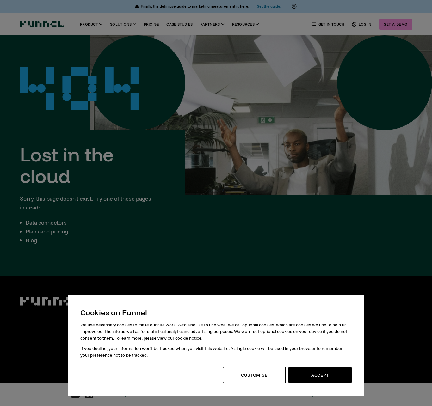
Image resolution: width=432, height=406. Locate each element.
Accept (320, 375)
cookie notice (188, 338)
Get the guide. (269, 6)
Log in (365, 24)
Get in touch (331, 24)
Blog (31, 240)
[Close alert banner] (294, 6)
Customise (254, 375)
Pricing (151, 24)
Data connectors (46, 222)
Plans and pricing (47, 231)
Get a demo (396, 24)
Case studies (179, 24)
